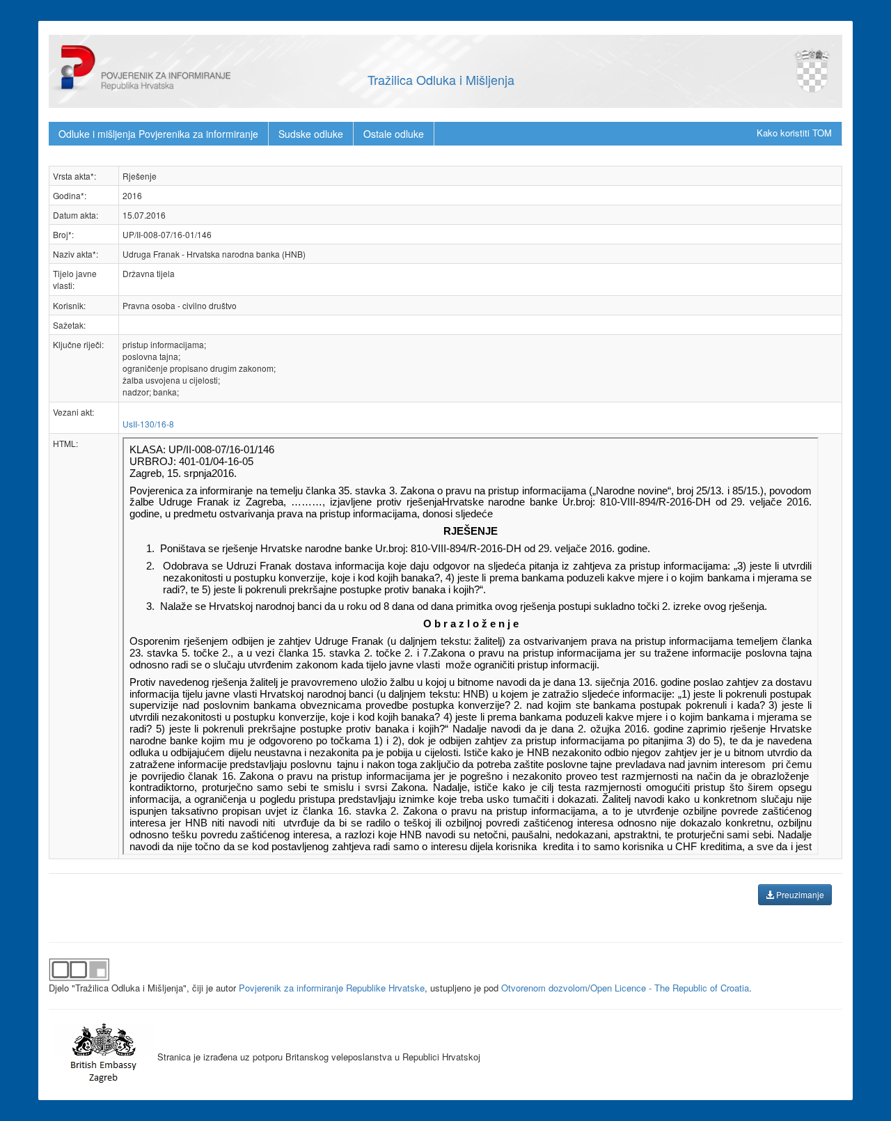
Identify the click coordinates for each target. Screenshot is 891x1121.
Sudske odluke (310, 134)
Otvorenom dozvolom (544, 987)
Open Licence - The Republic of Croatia (669, 987)
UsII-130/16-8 (148, 424)
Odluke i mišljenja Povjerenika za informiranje (158, 134)
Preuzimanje (799, 894)
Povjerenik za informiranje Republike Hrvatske (332, 987)
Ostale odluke (393, 134)
